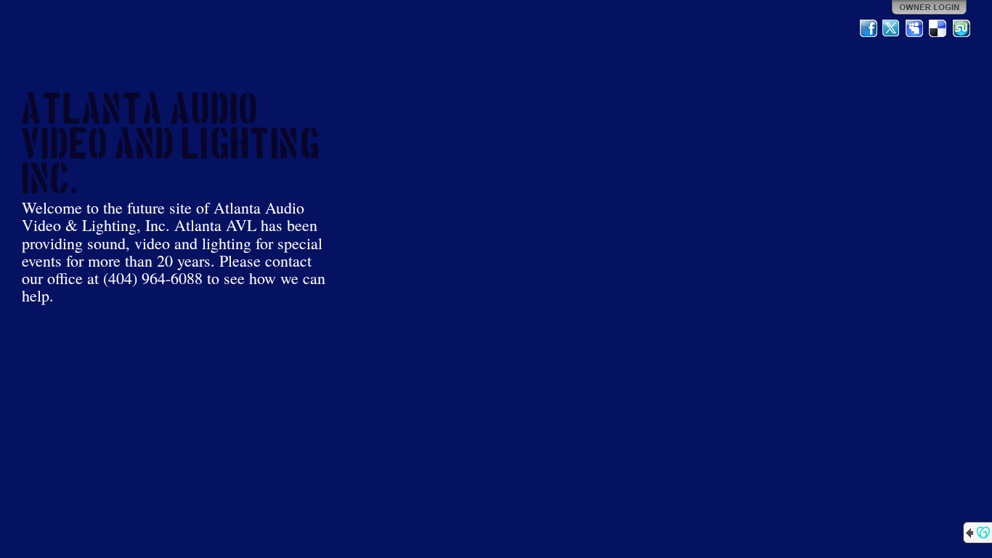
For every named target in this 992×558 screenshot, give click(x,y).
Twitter (892, 28)
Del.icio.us (938, 28)
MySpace (915, 28)
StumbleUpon (961, 28)
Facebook (868, 28)
